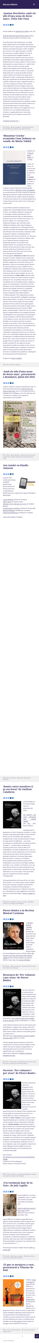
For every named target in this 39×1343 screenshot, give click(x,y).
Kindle (25, 778)
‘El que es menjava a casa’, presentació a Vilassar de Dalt (19, 1267)
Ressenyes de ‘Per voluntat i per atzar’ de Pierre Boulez (19, 977)
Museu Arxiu (30, 1299)
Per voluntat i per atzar (29, 966)
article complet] (16, 358)
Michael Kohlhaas (9, 510)
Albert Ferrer (23, 1062)
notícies (14, 778)
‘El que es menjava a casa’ (31, 1282)
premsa (19, 902)
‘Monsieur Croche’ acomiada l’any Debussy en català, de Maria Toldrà (19, 138)
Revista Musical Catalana (29, 925)
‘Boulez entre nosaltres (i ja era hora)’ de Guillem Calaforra (18, 789)
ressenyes (24, 902)
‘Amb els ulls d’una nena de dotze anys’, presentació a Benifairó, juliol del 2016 (19, 374)
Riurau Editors (10, 4)
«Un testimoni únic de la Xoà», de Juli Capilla (18, 1184)
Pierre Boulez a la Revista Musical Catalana (18, 912)
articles (14, 902)
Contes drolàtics (8, 499)
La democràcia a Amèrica (11, 508)
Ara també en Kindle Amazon (15, 467)
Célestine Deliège (24, 1174)
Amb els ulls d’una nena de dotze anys (15, 36)
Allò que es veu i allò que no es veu (14, 504)
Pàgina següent (37, 1336)
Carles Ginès (26, 1330)
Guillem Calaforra (15, 457)
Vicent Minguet (19, 903)
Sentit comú (7, 502)
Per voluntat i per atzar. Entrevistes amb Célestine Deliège (18, 955)
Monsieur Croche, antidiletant (25, 190)
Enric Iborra (30, 1062)
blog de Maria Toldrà (30, 155)
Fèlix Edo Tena (17, 129)
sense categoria (17, 127)
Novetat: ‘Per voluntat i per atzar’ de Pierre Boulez (19, 1072)
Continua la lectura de (11, 121)
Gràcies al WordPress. (9, 1340)
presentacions (16, 455)
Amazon (21, 778)
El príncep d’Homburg (10, 513)
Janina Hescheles (26, 129)
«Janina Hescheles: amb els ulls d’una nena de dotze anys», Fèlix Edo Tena (19, 16)
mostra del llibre (24, 960)
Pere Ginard (18, 1321)
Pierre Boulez (11, 903)
